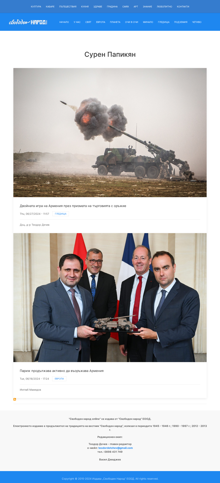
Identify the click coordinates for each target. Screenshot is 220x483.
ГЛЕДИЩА (163, 22)
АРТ (136, 6)
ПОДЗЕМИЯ (180, 22)
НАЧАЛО (64, 22)
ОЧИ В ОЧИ (131, 22)
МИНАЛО (148, 22)
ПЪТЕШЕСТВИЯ (67, 6)
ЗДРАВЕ (97, 6)
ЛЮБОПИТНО (164, 6)
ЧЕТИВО (196, 22)
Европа (59, 378)
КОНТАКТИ (183, 6)
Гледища (60, 213)
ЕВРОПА (100, 22)
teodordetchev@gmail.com (115, 447)
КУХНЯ (85, 6)
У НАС (77, 22)
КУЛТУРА (36, 6)
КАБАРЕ (50, 6)
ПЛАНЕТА (115, 22)
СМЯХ (125, 6)
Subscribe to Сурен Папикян (14, 399)
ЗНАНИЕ (147, 6)
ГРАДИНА (112, 6)
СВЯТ (88, 22)
